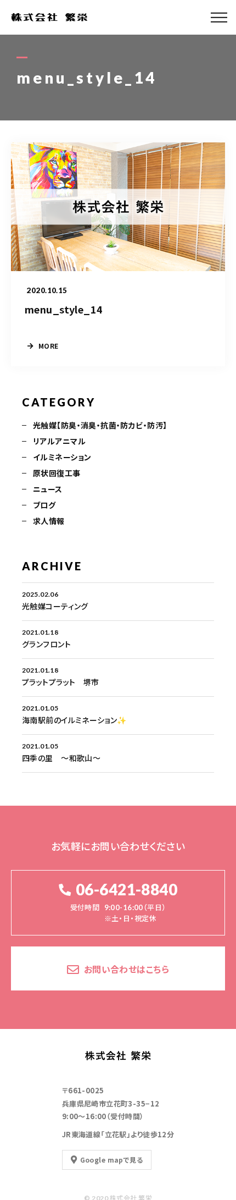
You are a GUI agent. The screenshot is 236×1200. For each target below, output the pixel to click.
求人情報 (49, 520)
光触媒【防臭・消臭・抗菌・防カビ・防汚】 (100, 425)
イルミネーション (62, 457)
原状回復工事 (57, 472)
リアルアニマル (59, 441)
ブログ (44, 504)
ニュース (48, 488)
